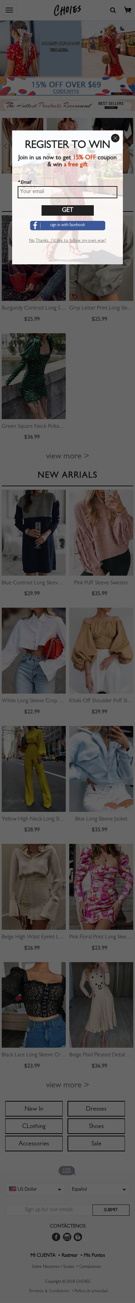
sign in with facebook (67, 225)
